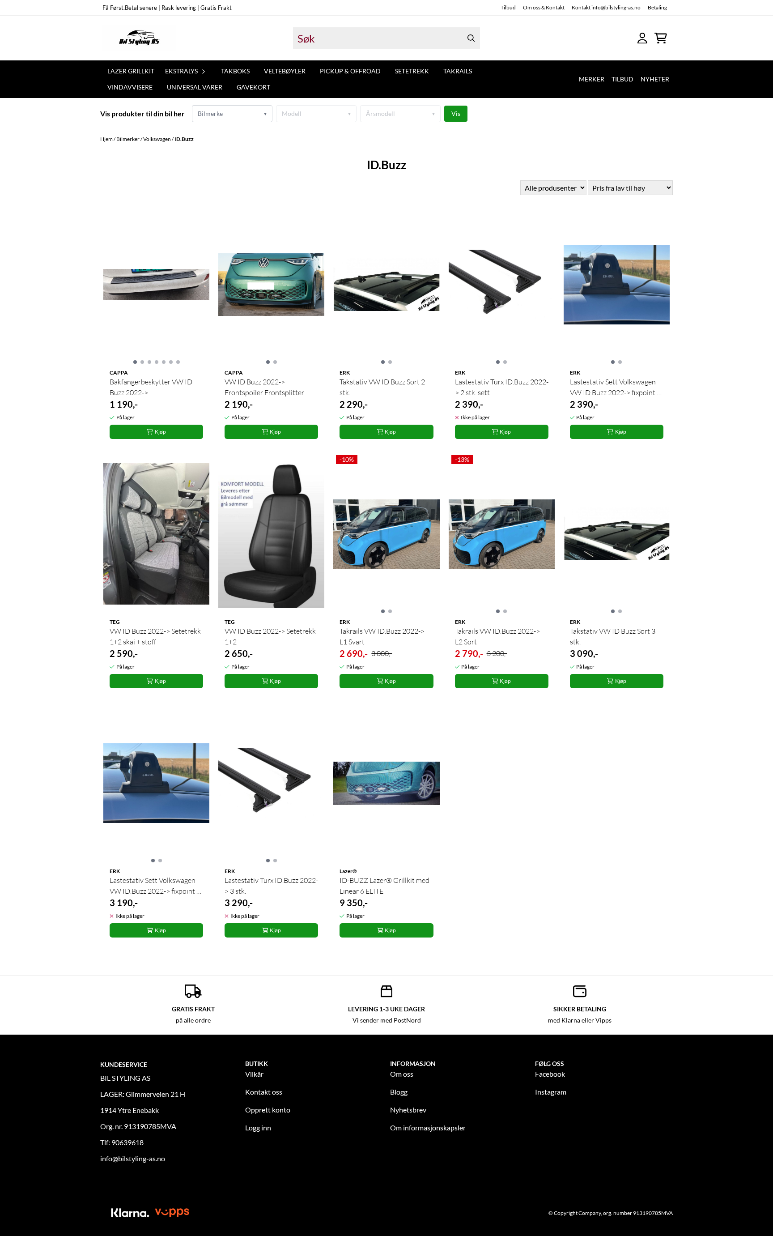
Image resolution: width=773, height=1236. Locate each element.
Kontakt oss (263, 1091)
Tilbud (508, 7)
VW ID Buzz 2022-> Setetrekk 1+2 (270, 636)
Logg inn (258, 1127)
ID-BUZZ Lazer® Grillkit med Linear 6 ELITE (384, 885)
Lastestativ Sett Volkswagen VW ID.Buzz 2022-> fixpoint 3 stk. (155, 886)
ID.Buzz (184, 139)
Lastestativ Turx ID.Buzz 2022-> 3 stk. (271, 885)
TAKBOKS (235, 71)
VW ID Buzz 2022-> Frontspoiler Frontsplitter (264, 387)
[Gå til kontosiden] (642, 38)
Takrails (457, 71)
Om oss (401, 1074)
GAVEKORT (253, 87)
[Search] (471, 38)
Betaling (657, 7)
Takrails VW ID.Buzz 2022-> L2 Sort (497, 636)
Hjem (107, 139)
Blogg (399, 1091)
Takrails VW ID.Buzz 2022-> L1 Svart (382, 636)
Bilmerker (128, 139)
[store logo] (139, 38)
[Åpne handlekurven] (661, 38)
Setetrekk (412, 71)
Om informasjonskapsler (428, 1127)
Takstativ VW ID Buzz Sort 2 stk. (382, 387)
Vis (455, 113)
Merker (591, 79)
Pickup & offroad (350, 71)
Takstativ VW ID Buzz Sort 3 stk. (612, 636)
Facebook (550, 1074)
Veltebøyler (285, 71)
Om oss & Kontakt (544, 7)
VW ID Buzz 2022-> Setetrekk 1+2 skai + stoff (155, 636)
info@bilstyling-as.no (132, 1158)
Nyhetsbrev (408, 1109)
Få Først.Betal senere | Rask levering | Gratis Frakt (167, 7)
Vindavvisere (130, 87)
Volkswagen (157, 139)
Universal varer (194, 87)
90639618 (127, 1142)
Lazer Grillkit (130, 71)
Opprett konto (267, 1109)
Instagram (550, 1091)
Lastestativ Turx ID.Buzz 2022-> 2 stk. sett (501, 387)
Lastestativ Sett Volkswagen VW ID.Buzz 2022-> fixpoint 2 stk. (615, 387)
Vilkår (254, 1074)
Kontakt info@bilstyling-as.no (606, 7)
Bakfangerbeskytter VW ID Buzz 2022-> (151, 387)
